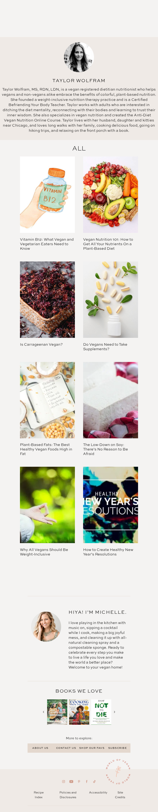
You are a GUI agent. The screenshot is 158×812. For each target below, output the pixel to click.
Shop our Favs (92, 748)
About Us (40, 748)
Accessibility (98, 792)
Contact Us (66, 748)
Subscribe (117, 748)
